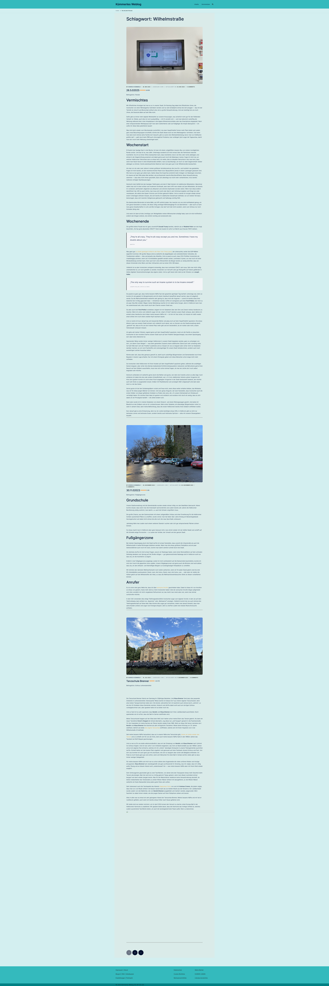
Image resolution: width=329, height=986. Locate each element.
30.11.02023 (137, 490)
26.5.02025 (138, 90)
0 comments (194, 677)
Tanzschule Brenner (143, 681)
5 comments (191, 86)
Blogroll (118, 974)
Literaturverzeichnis (201, 978)
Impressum (119, 970)
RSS (123, 974)
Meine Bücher (199, 970)
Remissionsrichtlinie (180, 978)
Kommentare (206, 4)
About (126, 970)
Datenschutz (178, 970)
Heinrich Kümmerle (134, 86)
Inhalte (196, 4)
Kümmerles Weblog (128, 4)
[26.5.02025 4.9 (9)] (164, 55)
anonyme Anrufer (162, 587)
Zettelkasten (130, 974)
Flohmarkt (129, 978)
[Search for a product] (212, 4)
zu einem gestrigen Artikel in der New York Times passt (154, 251)
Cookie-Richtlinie (179, 974)
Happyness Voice (165, 786)
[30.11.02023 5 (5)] (164, 453)
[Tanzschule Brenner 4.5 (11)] (164, 646)
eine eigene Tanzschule (152, 728)
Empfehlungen (120, 978)
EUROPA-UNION (200, 974)
